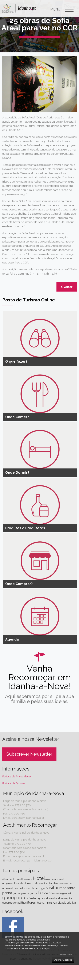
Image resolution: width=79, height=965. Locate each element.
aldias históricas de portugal (28, 888)
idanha (48, 883)
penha (7, 893)
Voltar (67, 287)
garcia (16, 893)
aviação (67, 898)
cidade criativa (67, 902)
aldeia (6, 888)
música (51, 902)
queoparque (15, 897)
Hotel (39, 878)
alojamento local (55, 879)
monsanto (67, 888)
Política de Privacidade (16, 776)
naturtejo (35, 898)
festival (40, 902)
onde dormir (25, 883)
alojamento (9, 883)
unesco (57, 893)
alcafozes (48, 898)
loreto (58, 898)
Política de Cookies (13, 783)
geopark (67, 893)
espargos (8, 902)
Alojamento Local (12, 879)
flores (31, 902)
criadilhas (20, 902)
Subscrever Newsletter (29, 754)
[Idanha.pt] (19, 14)
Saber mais (66, 954)
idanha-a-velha (62, 883)
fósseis (45, 892)
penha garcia (29, 893)
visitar (52, 887)
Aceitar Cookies (63, 959)
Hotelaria (27, 879)
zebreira (38, 883)
